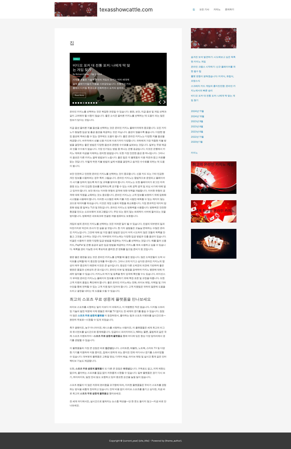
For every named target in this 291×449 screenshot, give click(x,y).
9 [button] (94, 103)
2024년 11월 (197, 111)
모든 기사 (204, 9)
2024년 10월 (197, 116)
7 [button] (89, 103)
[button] (159, 102)
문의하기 (229, 9)
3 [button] (78, 103)
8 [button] (91, 103)
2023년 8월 (197, 126)
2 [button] (76, 103)
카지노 (217, 9)
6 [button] (86, 103)
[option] (118, 79)
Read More (79, 95)
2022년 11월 (197, 136)
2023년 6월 (197, 131)
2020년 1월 (197, 141)
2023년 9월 (197, 121)
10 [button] (96, 103)
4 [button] (81, 103)
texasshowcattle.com (126, 9)
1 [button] (73, 103)
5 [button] (84, 103)
